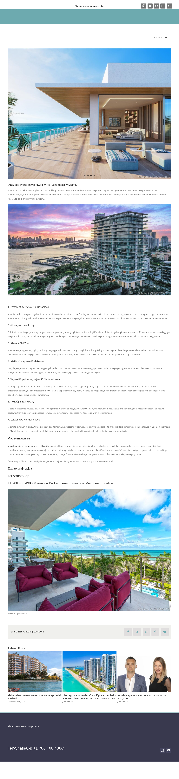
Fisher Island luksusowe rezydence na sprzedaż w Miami (57, 672)
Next (167, 37)
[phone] (169, 6)
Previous (158, 37)
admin (12, 614)
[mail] (162, 6)
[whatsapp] (156, 6)
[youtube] (150, 6)
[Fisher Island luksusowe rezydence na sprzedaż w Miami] (62, 671)
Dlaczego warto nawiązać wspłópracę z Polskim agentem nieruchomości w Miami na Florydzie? (112, 672)
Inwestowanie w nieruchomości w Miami (27, 445)
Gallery (12, 672)
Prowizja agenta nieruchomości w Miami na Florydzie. (166, 672)
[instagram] (143, 6)
